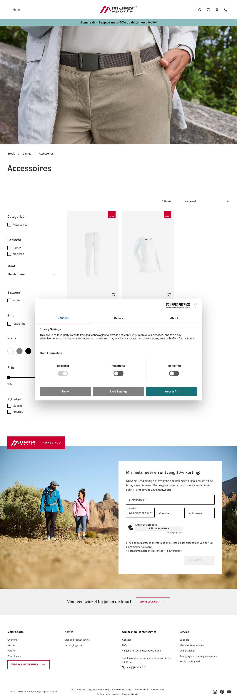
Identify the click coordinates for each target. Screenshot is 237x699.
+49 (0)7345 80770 (136, 667)
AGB (210, 543)
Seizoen (13, 292)
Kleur (11, 339)
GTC (72, 689)
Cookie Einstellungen (122, 689)
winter (17, 300)
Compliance (14, 656)
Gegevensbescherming (98, 689)
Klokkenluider (157, 689)
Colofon (81, 689)
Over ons (12, 640)
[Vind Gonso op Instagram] (215, 692)
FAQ (124, 645)
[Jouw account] (217, 9)
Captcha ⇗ (175, 532)
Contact (126, 640)
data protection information (152, 543)
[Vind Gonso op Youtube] (229, 692)
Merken (11, 645)
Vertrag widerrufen (24, 664)
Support (184, 640)
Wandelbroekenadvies (77, 640)
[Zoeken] (200, 9)
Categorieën (16, 216)
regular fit (19, 324)
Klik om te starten (159, 528)
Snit (10, 315)
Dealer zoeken (187, 651)
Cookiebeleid (141, 689)
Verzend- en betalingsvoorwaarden (141, 651)
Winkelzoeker (149, 602)
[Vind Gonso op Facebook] (222, 692)
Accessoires (20, 225)
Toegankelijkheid (130, 694)
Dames (17, 248)
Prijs (10, 367)
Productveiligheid (190, 662)
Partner (11, 651)
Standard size (16, 274)
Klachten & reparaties (192, 645)
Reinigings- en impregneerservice (198, 656)
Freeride (18, 412)
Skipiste (18, 406)
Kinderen (18, 254)
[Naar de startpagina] (118, 9)
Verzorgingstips (73, 645)
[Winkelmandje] (225, 9)
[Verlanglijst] (208, 9)
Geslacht (14, 240)
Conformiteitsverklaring (107, 694)
